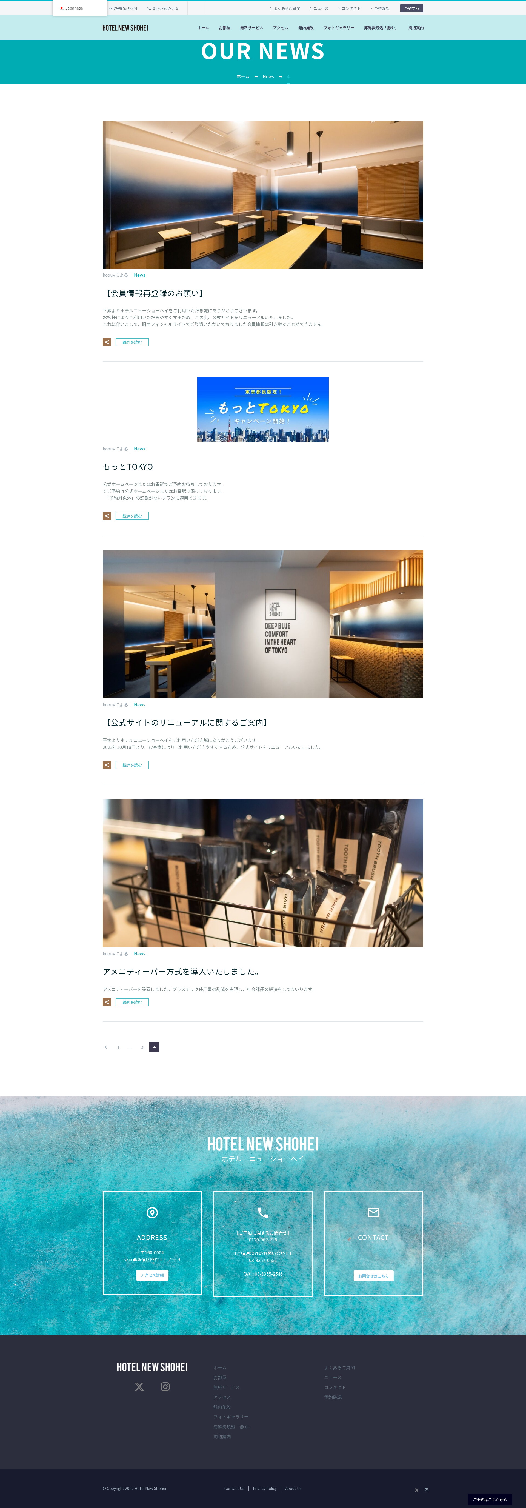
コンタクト (351, 8)
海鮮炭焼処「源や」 (381, 27)
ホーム (203, 27)
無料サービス (251, 27)
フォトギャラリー (339, 27)
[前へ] (106, 1047)
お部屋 (224, 27)
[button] (107, 342)
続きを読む (132, 342)
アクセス (280, 27)
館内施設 (306, 27)
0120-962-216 (165, 8)
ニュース (320, 8)
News (139, 275)
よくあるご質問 (286, 8)
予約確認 (381, 8)
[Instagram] (165, 1387)
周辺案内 (416, 27)
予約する (411, 8)
